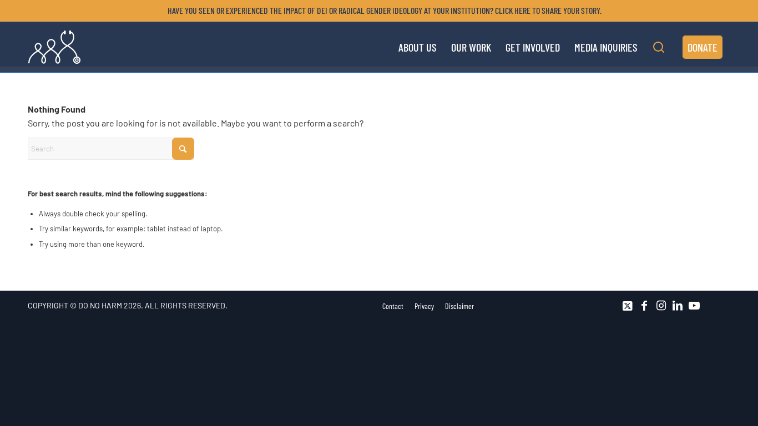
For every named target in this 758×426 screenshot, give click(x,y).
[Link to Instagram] (661, 305)
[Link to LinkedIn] (677, 305)
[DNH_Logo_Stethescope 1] (54, 47)
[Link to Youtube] (694, 305)
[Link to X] (627, 305)
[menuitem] (382, 10)
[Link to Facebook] (644, 305)
